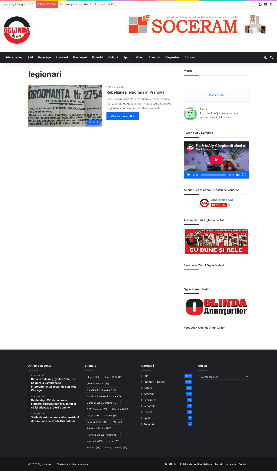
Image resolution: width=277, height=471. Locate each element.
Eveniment (80, 57)
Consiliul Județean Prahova (104, 396)
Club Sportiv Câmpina (101, 390)
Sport (127, 57)
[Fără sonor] (238, 175)
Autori (218, 464)
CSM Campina (97, 409)
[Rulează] (189, 175)
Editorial (97, 57)
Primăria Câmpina (99, 428)
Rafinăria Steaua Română (103, 434)
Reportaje (44, 57)
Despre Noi (172, 57)
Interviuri (62, 57)
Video (139, 57)
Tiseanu (93, 447)
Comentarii (216, 95)
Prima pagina (13, 57)
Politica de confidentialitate (196, 464)
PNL (117, 422)
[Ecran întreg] (244, 175)
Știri (30, 57)
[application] (216, 160)
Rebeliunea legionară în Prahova (135, 92)
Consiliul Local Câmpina (103, 402)
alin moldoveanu (98, 383)
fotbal (93, 415)
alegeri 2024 (113, 377)
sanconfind (95, 441)
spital (114, 441)
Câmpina (120, 409)
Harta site (230, 464)
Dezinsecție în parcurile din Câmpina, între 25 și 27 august (94, 4)
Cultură (113, 57)
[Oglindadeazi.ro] (17, 30)
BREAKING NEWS (154, 381)
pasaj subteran (97, 422)
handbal (110, 415)
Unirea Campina (116, 447)
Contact (190, 57)
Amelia (203, 109)
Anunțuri (154, 57)
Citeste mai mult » (122, 116)
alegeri (93, 377)
